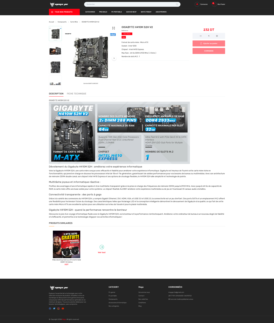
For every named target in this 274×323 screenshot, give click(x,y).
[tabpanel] (137, 158)
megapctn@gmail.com (176, 292)
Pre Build (103, 12)
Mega (64, 319)
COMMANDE (208, 51)
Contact (141, 296)
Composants (113, 299)
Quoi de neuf (131, 12)
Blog (139, 306)
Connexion (204, 4)
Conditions (142, 303)
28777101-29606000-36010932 (180, 296)
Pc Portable (116, 12)
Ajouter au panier (210, 43)
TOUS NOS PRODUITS (63, 12)
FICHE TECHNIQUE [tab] (76, 94)
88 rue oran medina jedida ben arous (180, 299)
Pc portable (113, 296)
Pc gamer (112, 292)
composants (62, 22)
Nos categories (114, 306)
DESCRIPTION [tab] (56, 94)
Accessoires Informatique (118, 303)
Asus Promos (161, 12)
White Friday (146, 12)
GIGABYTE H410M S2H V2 (90, 22)
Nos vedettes (143, 299)
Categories (90, 12)
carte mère (74, 22)
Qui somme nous (144, 292)
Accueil (51, 22)
